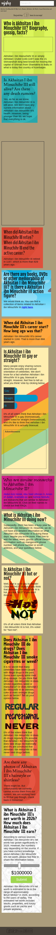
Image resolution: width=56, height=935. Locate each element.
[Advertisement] (22, 183)
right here (27, 307)
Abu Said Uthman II (34, 494)
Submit (21, 879)
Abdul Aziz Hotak (13, 494)
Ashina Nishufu (41, 497)
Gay (6, 390)
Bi (5, 405)
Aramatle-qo (21, 497)
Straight (8, 398)
